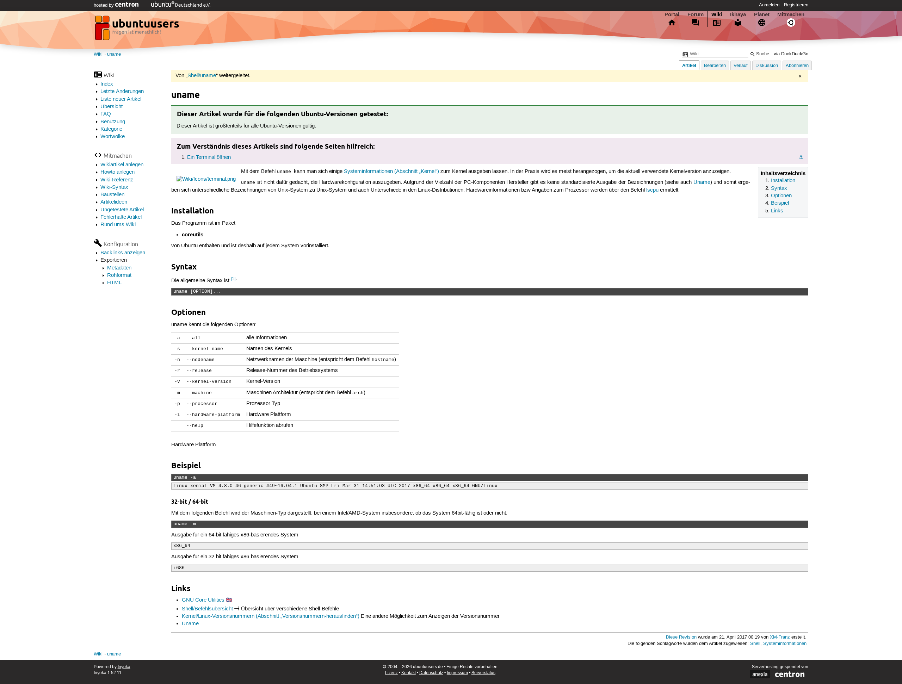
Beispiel (780, 203)
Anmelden (769, 5)
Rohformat (119, 275)
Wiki (716, 14)
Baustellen (112, 195)
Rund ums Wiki (118, 225)
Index (106, 84)
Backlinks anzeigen (122, 253)
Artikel (689, 65)
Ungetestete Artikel (122, 210)
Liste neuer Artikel (120, 99)
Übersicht (111, 107)
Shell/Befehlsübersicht (207, 609)
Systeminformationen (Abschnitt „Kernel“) (391, 171)
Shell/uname (201, 76)
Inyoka (124, 667)
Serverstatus (483, 673)
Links (777, 211)
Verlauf (741, 65)
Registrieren (796, 5)
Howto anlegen (117, 172)
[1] (233, 278)
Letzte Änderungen (122, 91)
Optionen (781, 196)
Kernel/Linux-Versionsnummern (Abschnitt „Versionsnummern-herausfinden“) (270, 616)
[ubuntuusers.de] (138, 30)
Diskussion (766, 65)
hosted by (104, 5)
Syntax (779, 188)
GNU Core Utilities (203, 600)
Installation (783, 181)
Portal (672, 14)
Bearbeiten (715, 65)
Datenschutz (431, 673)
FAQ (105, 114)
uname (114, 54)
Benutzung (112, 122)
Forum (695, 14)
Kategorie (111, 129)
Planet (762, 14)
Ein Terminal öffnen (209, 157)
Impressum (457, 673)
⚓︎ (801, 157)
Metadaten (119, 268)
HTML (114, 283)
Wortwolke (112, 136)
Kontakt (408, 673)
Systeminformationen (785, 643)
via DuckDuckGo (791, 54)
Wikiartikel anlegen (121, 165)
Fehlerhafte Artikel (121, 217)
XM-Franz (780, 637)
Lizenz (391, 673)
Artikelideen (113, 202)
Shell (755, 643)
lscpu (652, 190)
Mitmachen (790, 14)
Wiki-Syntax (114, 187)
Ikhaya (738, 14)
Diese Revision (681, 637)
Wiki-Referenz (116, 180)
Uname (701, 182)
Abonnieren (797, 65)
